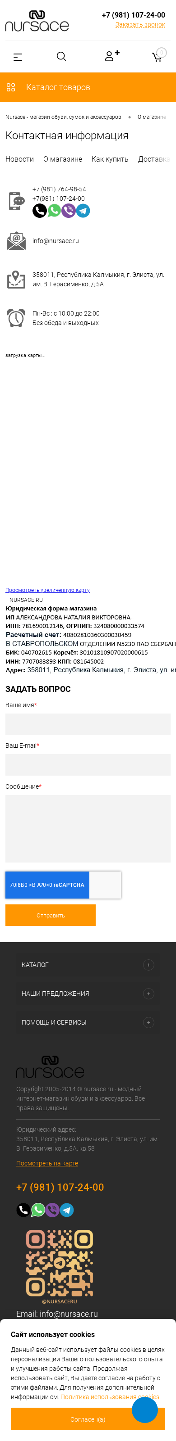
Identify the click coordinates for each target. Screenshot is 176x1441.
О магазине (62, 159)
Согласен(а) (88, 1419)
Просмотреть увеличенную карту (47, 590)
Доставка (154, 159)
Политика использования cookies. (110, 1396)
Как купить (110, 159)
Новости (19, 159)
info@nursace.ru (55, 240)
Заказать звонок (140, 24)
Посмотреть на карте (47, 1163)
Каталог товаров (57, 87)
